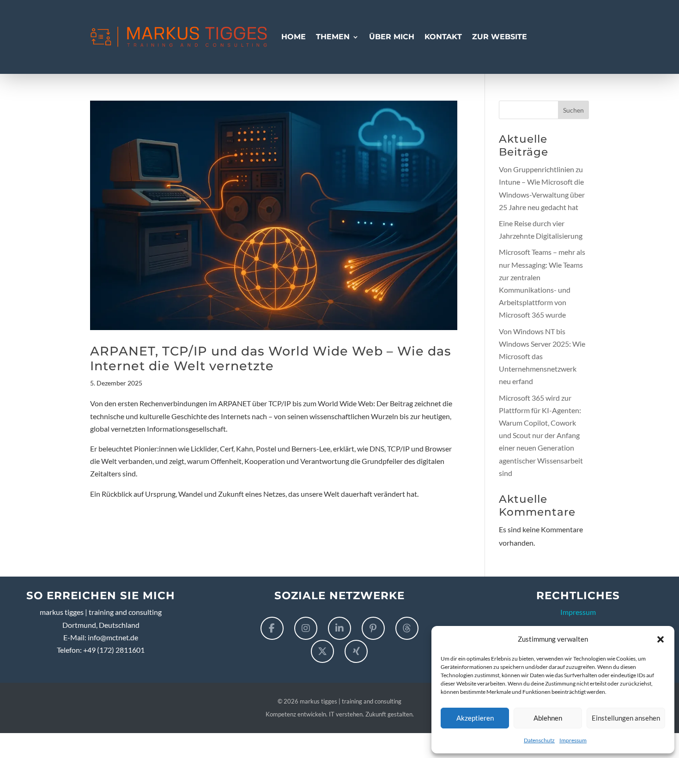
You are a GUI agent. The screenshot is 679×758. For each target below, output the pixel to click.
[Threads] (406, 628)
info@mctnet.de (113, 637)
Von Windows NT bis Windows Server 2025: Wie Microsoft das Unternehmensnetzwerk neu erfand (542, 356)
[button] (660, 639)
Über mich (391, 36)
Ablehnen (548, 718)
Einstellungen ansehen (626, 718)
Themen (333, 36)
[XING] (356, 651)
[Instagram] (305, 628)
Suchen (573, 110)
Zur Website (499, 36)
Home (293, 36)
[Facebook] (272, 628)
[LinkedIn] (339, 628)
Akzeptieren (475, 718)
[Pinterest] (373, 628)
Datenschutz (539, 740)
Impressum (573, 740)
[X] (322, 651)
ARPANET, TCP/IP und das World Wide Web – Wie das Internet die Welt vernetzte (270, 358)
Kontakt (443, 36)
